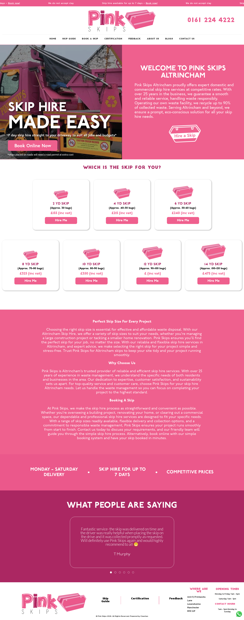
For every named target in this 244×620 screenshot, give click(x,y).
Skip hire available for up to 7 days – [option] (120, 3)
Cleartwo (144, 616)
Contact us (86, 430)
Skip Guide (105, 600)
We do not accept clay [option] (51, 3)
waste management (121, 388)
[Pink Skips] (122, 20)
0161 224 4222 (211, 21)
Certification (140, 598)
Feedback (176, 598)
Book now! (142, 3)
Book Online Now (32, 145)
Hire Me (61, 220)
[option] (122, 541)
